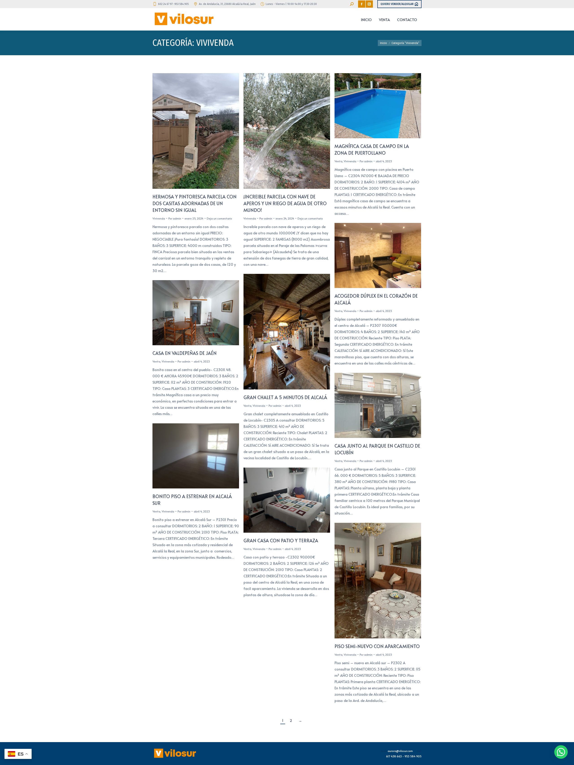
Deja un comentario (219, 218)
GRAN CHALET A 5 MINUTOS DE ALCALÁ (285, 397)
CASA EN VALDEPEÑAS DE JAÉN (184, 353)
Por (174, 218)
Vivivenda (158, 218)
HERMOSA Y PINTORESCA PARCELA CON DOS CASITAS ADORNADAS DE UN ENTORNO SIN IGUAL (194, 203)
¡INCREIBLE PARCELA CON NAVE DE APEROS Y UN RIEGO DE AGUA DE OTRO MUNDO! (285, 203)
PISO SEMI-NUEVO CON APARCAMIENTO (377, 646)
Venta (338, 161)
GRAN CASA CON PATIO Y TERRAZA (281, 540)
